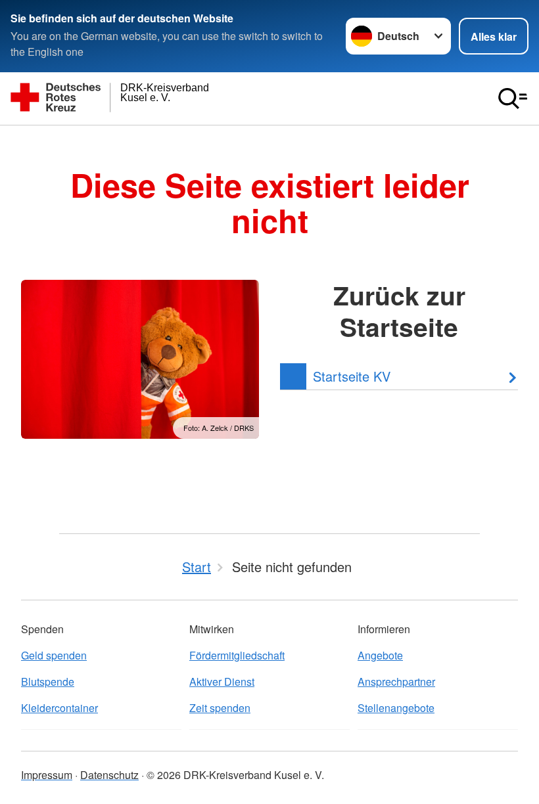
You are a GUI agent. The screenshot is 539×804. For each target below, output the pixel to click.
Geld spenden (54, 655)
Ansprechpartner (396, 681)
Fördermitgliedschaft (237, 655)
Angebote (380, 655)
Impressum (46, 774)
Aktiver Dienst (221, 681)
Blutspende (47, 681)
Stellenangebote (396, 707)
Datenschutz (109, 774)
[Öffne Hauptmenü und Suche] (512, 98)
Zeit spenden (219, 707)
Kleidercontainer (59, 707)
